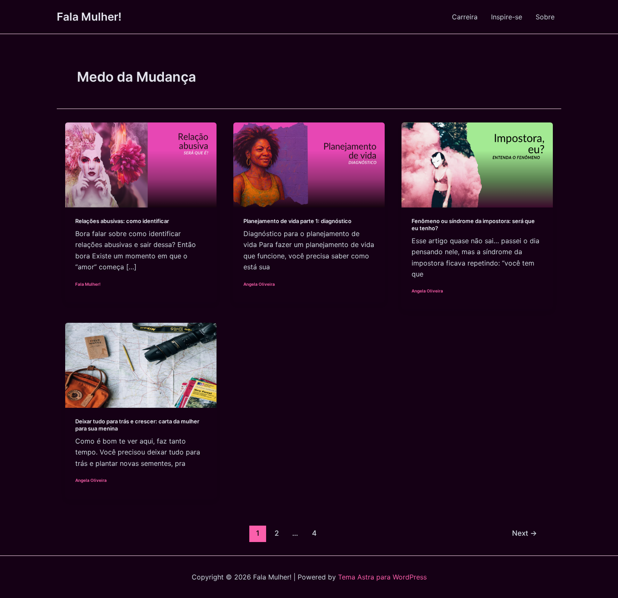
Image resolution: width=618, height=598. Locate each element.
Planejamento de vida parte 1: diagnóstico (297, 221)
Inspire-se (506, 17)
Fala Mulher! (89, 16)
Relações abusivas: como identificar (122, 221)
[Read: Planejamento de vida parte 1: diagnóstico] (309, 164)
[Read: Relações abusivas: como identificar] (141, 164)
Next (524, 533)
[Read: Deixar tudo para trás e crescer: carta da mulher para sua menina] (141, 365)
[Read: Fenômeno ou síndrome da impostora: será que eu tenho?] (477, 164)
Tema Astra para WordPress (382, 577)
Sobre (545, 17)
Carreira (465, 17)
